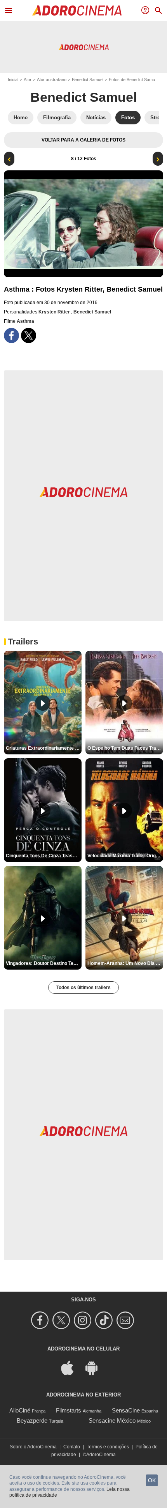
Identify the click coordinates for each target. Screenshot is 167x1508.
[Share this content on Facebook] (11, 335)
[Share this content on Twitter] (28, 335)
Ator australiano (51, 79)
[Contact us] (126, 1320)
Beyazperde (32, 1420)
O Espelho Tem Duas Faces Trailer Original (125, 748)
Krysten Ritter (54, 312)
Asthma (25, 321)
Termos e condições (108, 1447)
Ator (27, 79)
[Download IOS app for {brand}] (71, 1367)
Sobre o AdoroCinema (33, 1447)
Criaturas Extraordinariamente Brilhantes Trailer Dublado (44, 748)
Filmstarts (68, 1410)
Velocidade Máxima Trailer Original (125, 855)
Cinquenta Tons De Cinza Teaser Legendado (44, 855)
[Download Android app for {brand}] (95, 1367)
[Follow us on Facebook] (41, 1320)
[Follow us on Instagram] (84, 1320)
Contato (71, 1447)
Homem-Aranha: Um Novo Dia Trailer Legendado (125, 963)
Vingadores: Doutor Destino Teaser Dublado (44, 963)
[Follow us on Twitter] (62, 1320)
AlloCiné (19, 1410)
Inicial (13, 79)
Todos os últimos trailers (83, 987)
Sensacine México (112, 1420)
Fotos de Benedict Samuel (133, 79)
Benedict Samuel (87, 79)
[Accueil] (77, 10)
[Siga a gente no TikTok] (105, 1320)
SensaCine (126, 1410)
